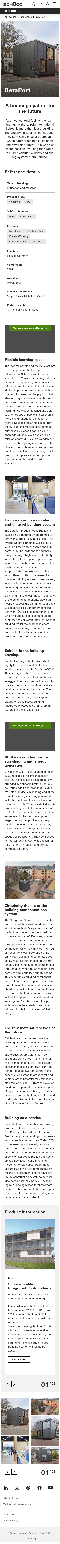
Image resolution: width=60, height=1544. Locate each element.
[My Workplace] (33, 4)
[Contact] (41, 4)
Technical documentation (17, 1504)
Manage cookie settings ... (30, 327)
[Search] (47, 4)
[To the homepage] (12, 4)
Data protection (36, 1533)
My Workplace (11, 1497)
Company (8, 1514)
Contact (13, 1533)
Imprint (23, 1533)
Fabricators (9, 16)
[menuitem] (5, 1487)
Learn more (19, 1359)
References (26, 16)
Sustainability (10, 1520)
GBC (48, 1533)
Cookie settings (30, 1538)
